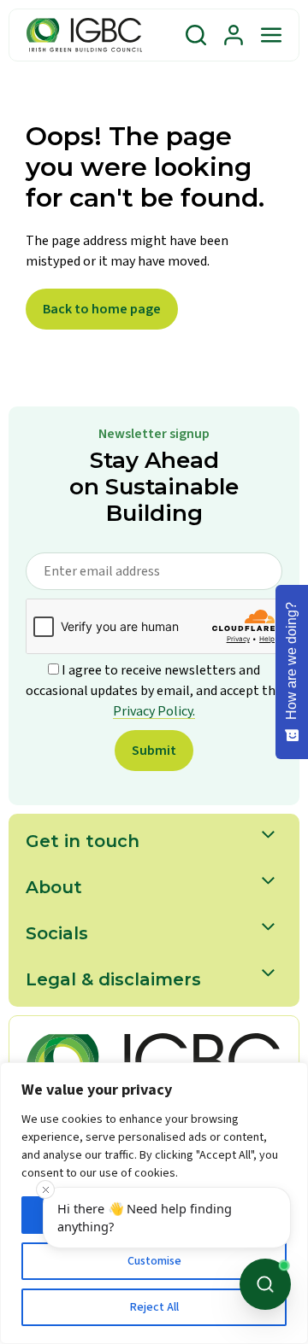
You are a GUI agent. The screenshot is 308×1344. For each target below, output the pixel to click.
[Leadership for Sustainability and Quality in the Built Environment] (84, 35)
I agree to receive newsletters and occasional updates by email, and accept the (154, 691)
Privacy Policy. (154, 711)
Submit (154, 750)
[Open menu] (271, 35)
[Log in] (233, 35)
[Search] (196, 35)
